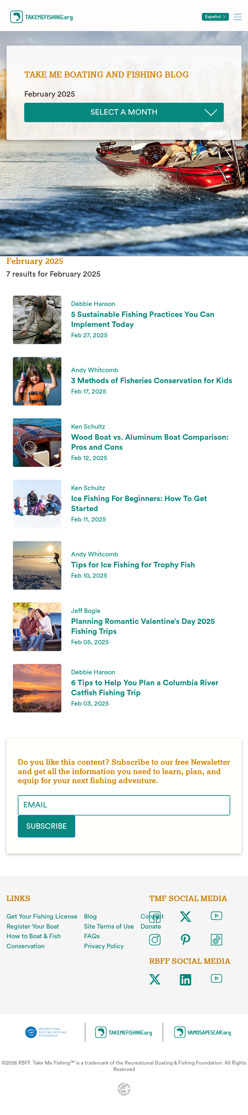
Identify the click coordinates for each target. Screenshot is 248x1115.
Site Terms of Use (109, 926)
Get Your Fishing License (42, 916)
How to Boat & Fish (33, 936)
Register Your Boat (32, 926)
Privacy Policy (104, 946)
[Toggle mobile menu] (238, 17)
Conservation (25, 946)
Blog (90, 916)
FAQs (92, 936)
